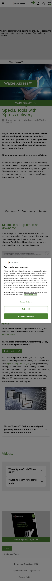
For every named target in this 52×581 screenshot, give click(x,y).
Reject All (26, 309)
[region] (26, 290)
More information (30, 294)
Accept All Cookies (26, 316)
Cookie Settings (26, 302)
